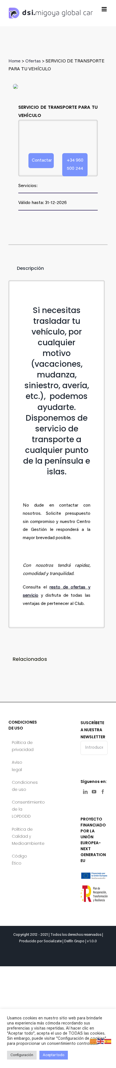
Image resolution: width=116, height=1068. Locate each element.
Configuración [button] (21, 1055)
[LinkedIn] (85, 791)
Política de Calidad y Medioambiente (22, 836)
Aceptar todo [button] (53, 1055)
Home (14, 61)
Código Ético (19, 859)
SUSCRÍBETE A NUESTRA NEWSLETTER (93, 730)
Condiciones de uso (22, 786)
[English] (100, 1041)
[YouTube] (94, 791)
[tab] (26, 268)
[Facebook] (103, 791)
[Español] (108, 1041)
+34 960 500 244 (75, 164)
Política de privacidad (22, 746)
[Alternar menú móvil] (105, 9)
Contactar (42, 160)
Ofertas (33, 61)
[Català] (93, 1041)
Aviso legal (17, 765)
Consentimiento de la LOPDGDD (22, 809)
